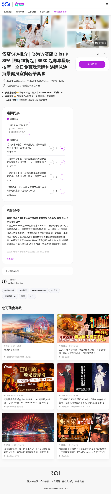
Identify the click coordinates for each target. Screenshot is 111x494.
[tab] (8, 12)
